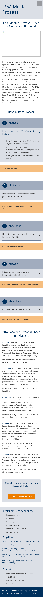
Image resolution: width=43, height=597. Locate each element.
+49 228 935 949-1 (13, 577)
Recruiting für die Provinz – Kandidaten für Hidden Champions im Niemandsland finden (21, 555)
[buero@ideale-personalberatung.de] (4, 573)
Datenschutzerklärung (10, 593)
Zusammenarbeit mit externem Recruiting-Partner (21, 541)
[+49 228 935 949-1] (4, 577)
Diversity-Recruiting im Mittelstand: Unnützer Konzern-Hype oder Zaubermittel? (19, 549)
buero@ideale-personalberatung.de (19, 573)
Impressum (33, 591)
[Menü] (39, 3)
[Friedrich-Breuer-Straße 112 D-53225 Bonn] (4, 582)
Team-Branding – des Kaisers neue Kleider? (18, 545)
